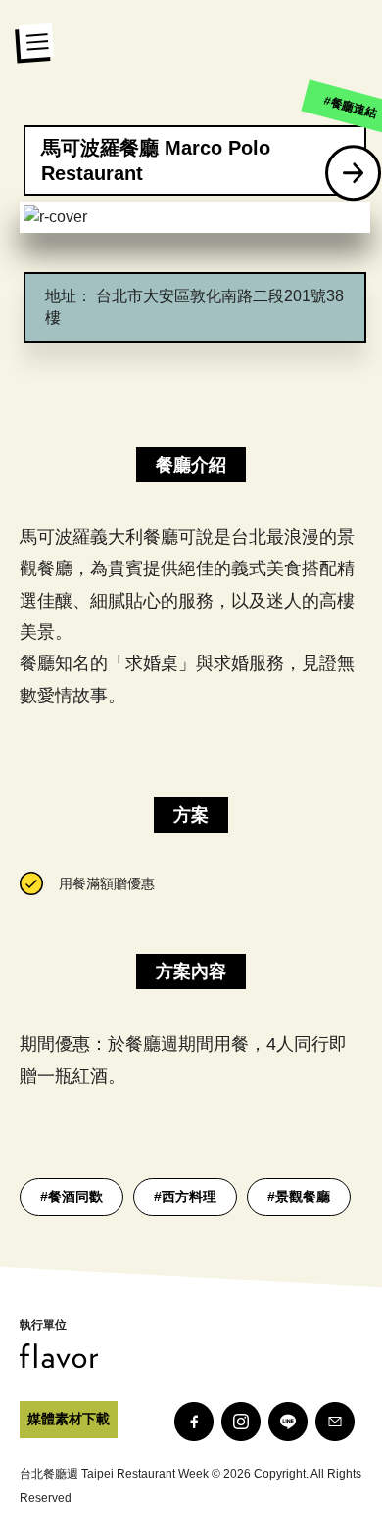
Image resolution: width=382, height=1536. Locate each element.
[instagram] (241, 1421)
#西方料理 (185, 1196)
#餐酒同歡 (71, 1196)
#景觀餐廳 (298, 1196)
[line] (288, 1421)
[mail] (335, 1421)
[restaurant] (353, 173)
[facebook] (194, 1421)
